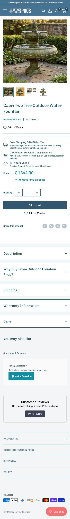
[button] (63, 11)
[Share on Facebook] (44, 226)
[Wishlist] (57, 11)
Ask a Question (23, 376)
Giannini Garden (12, 119)
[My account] (50, 11)
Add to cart (35, 205)
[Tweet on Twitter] (57, 226)
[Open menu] (5, 10)
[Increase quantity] (36, 192)
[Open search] (43, 11)
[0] (64, 11)
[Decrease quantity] (18, 192)
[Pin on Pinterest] (51, 226)
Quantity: (8, 192)
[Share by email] (64, 226)
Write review (35, 413)
